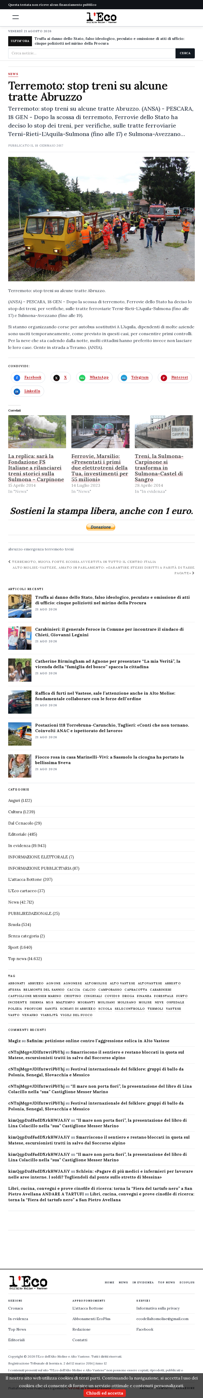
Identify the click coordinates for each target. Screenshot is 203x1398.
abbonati (16, 983)
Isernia (37, 1002)
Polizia (15, 1009)
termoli (156, 1009)
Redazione (81, 1329)
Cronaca (15, 1308)
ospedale (175, 1002)
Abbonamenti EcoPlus (91, 1318)
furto (182, 996)
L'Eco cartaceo (22, 890)
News (13, 74)
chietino (72, 996)
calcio (89, 990)
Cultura (15, 811)
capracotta (135, 990)
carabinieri (161, 990)
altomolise (96, 983)
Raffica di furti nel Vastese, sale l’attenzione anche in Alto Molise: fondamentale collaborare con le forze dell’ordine (105, 695)
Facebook (144, 1329)
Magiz (14, 1040)
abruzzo (15, 549)
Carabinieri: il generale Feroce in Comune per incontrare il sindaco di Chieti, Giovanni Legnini (109, 631)
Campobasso (110, 990)
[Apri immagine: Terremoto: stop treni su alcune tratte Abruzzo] (101, 219)
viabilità (49, 1015)
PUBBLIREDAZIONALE (30, 913)
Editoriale (17, 834)
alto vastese (122, 983)
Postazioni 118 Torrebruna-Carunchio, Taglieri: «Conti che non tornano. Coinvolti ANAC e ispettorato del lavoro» (112, 727)
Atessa (14, 990)
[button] (15, 17)
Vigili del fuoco (77, 1015)
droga (128, 996)
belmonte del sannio (44, 990)
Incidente (17, 1002)
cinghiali (93, 996)
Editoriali (16, 1340)
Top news (17, 958)
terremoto (54, 549)
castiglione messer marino (35, 996)
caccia (73, 990)
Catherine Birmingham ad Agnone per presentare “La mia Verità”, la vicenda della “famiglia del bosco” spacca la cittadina (107, 663)
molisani (106, 1002)
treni (69, 549)
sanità (51, 1009)
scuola (105, 1009)
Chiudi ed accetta (104, 1393)
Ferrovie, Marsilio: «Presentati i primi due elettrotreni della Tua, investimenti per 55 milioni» (99, 468)
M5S (49, 1002)
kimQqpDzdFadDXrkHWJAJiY (39, 1120)
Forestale (164, 996)
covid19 (112, 996)
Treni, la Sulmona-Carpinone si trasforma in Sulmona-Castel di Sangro (159, 468)
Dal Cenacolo (20, 823)
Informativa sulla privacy (157, 1308)
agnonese (72, 983)
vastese (173, 1009)
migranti (86, 1002)
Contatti (79, 1340)
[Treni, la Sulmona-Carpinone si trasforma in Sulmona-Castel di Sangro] (164, 431)
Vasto (14, 1015)
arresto (173, 983)
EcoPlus (187, 1282)
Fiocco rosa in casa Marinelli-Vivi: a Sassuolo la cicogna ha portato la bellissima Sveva (109, 759)
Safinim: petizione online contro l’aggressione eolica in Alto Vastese (98, 1040)
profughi (33, 1009)
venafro (30, 1015)
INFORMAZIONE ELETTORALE (38, 856)
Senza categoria (23, 935)
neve (159, 1002)
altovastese (150, 983)
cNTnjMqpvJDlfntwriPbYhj (36, 1052)
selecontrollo (130, 1009)
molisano (127, 1002)
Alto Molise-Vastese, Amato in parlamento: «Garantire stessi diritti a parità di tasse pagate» (104, 570)
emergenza (34, 549)
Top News (166, 1282)
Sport (13, 947)
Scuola (14, 924)
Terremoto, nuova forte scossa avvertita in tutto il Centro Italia (83, 562)
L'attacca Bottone (25, 879)
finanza (144, 996)
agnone (53, 983)
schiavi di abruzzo (78, 1009)
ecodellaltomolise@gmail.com (162, 1318)
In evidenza (19, 845)
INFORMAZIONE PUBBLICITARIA (39, 868)
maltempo (65, 1002)
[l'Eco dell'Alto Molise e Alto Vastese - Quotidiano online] (101, 18)
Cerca (185, 53)
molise (145, 1002)
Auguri (14, 800)
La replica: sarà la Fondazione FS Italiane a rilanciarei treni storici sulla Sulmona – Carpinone (36, 468)
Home (109, 1282)
